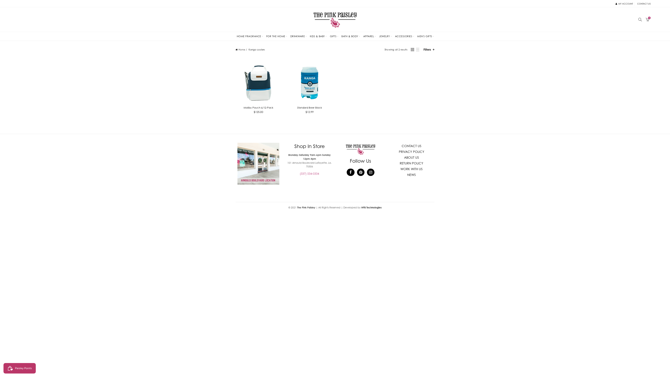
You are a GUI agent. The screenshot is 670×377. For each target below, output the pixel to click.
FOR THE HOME (275, 36)
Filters (427, 49)
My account (625, 3)
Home (242, 49)
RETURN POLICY (411, 163)
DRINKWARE (297, 36)
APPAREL (368, 36)
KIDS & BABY (317, 36)
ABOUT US (411, 157)
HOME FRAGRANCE (249, 36)
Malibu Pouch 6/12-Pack (258, 107)
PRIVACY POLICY (411, 152)
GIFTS (333, 36)
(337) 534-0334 (309, 173)
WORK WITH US (411, 169)
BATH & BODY (349, 36)
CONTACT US (411, 146)
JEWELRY (384, 36)
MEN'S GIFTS (424, 36)
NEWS (411, 175)
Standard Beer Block (309, 107)
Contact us (644, 3)
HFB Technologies (371, 207)
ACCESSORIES (403, 36)
